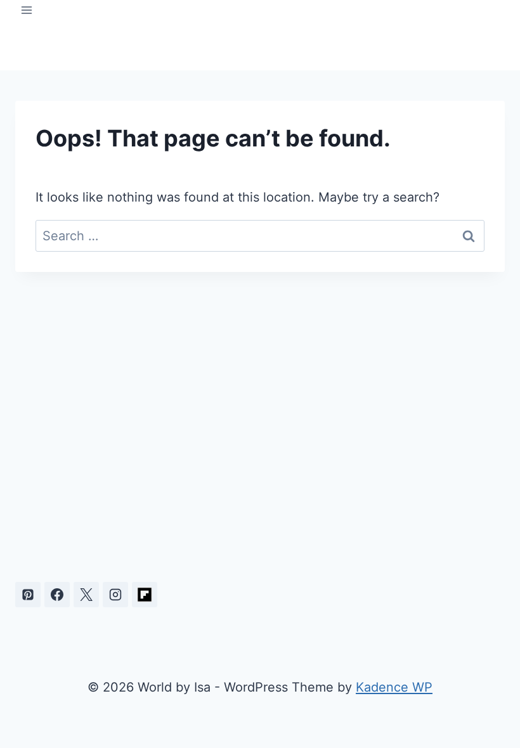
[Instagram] (115, 594)
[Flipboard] (144, 594)
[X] (86, 594)
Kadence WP (394, 687)
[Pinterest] (28, 594)
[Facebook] (57, 594)
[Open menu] (27, 10)
